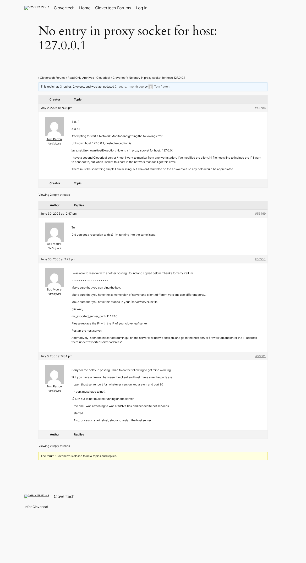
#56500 (260, 259)
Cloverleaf (103, 77)
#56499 (260, 213)
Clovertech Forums (52, 77)
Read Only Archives (81, 77)
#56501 (260, 356)
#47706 (260, 108)
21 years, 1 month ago (129, 87)
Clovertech (64, 8)
